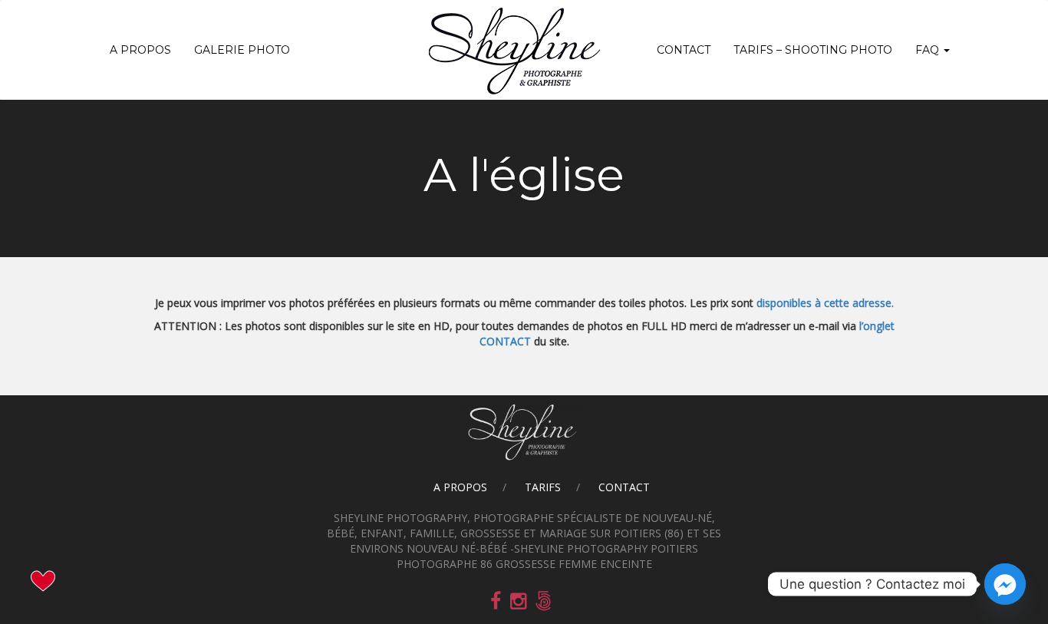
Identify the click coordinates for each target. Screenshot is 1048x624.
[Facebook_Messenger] (1005, 584)
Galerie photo (242, 50)
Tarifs (543, 487)
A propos (140, 50)
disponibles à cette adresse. (825, 302)
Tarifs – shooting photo (812, 50)
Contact (683, 50)
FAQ (928, 50)
